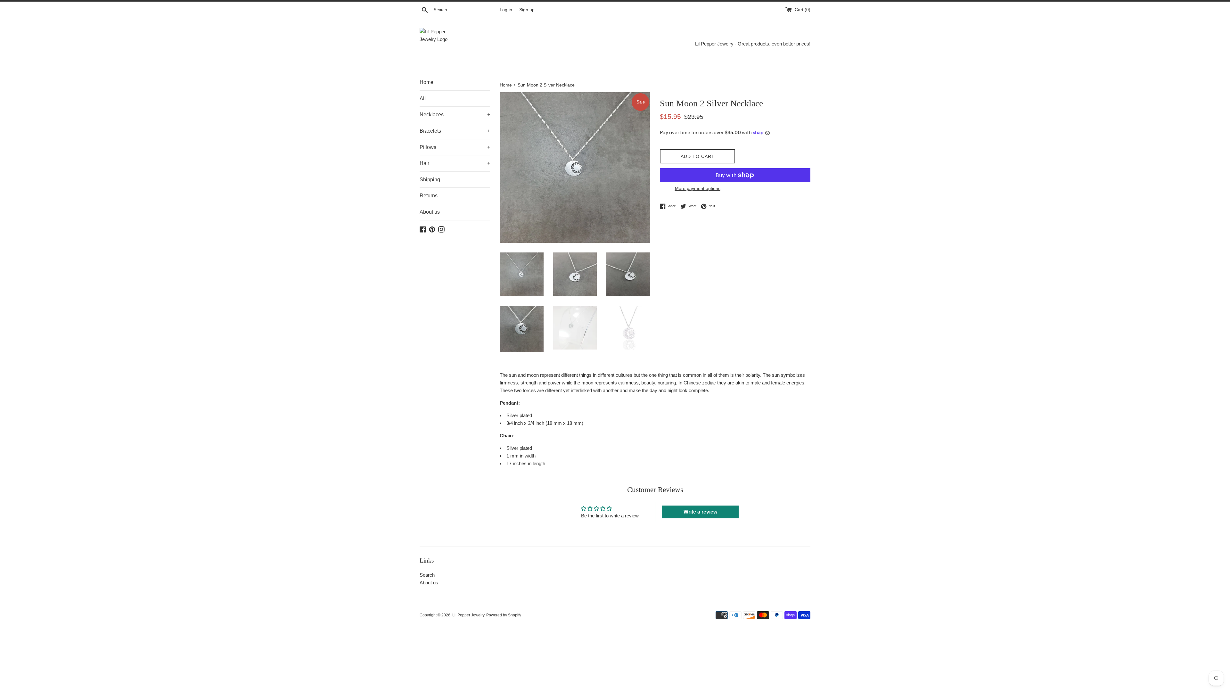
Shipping (430, 179)
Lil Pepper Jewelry (468, 615)
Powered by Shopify (503, 615)
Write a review (700, 512)
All (423, 98)
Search (427, 575)
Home (426, 82)
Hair (455, 163)
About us (430, 212)
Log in (506, 9)
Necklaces (455, 114)
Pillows (455, 147)
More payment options (697, 188)
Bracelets (455, 131)
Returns (429, 195)
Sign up (527, 9)
